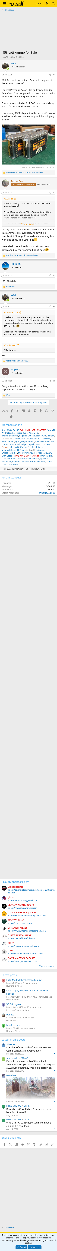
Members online (12, 425)
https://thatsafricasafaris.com (21, 938)
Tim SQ (16, 430)
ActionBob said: (11, 312)
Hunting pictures (14, 985)
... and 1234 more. (10, 464)
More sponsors (47, 966)
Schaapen (11, 1044)
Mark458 (6, 458)
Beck (40, 447)
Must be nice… (14, 1025)
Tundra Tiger (21, 444)
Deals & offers (12, 999)
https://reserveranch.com (20, 923)
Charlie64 (39, 441)
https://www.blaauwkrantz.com (22, 907)
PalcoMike (33, 432)
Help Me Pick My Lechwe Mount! (24, 979)
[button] (4, 3)
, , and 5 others (24, 172)
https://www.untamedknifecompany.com (27, 930)
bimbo (31, 441)
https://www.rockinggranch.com (23, 900)
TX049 (43, 435)
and (17, 361)
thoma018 (6, 461)
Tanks (49, 461)
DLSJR (26, 1105)
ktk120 (14, 458)
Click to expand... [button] (29, 224)
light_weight (21, 441)
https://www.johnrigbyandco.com (23, 946)
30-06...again (13, 1004)
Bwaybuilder (46, 455)
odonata (40, 450)
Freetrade (39, 452)
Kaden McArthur (37, 461)
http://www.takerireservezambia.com (25, 953)
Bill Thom (20, 450)
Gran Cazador (8, 455)
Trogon (50, 435)
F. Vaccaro (45, 438)
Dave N (46, 444)
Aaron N (51, 430)
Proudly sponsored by (15, 882)
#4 (54, 306)
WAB (6, 57)
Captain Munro (35, 444)
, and (22, 255)
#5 (54, 381)
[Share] (50, 75)
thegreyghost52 (25, 452)
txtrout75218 (8, 444)
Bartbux (35, 458)
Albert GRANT (8, 441)
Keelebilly (49, 441)
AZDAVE (48, 452)
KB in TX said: (10, 345)
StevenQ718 (19, 438)
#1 (54, 74)
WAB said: (8, 198)
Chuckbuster (34, 435)
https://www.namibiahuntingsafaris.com (27, 915)
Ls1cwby (25, 461)
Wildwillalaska (8, 432)
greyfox (44, 458)
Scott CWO (7, 430)
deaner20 (14, 447)
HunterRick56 (24, 458)
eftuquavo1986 (47, 492)
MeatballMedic (9, 450)
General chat (12, 1020)
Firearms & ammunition (17, 1010)
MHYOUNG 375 (13, 1105)
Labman (16, 461)
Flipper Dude (22, 432)
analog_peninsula (10, 435)
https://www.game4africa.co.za (22, 961)
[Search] (53, 3)
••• (54, 1053)
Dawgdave (11, 1075)
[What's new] (47, 3)
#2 (54, 192)
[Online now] (7, 68)
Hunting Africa (13, 1031)
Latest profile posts (13, 1039)
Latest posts (9, 975)
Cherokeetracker (9, 452)
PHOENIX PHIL (33, 438)
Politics (10, 1014)
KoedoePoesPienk (28, 447)
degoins (23, 435)
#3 (54, 275)
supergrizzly (12, 1058)
